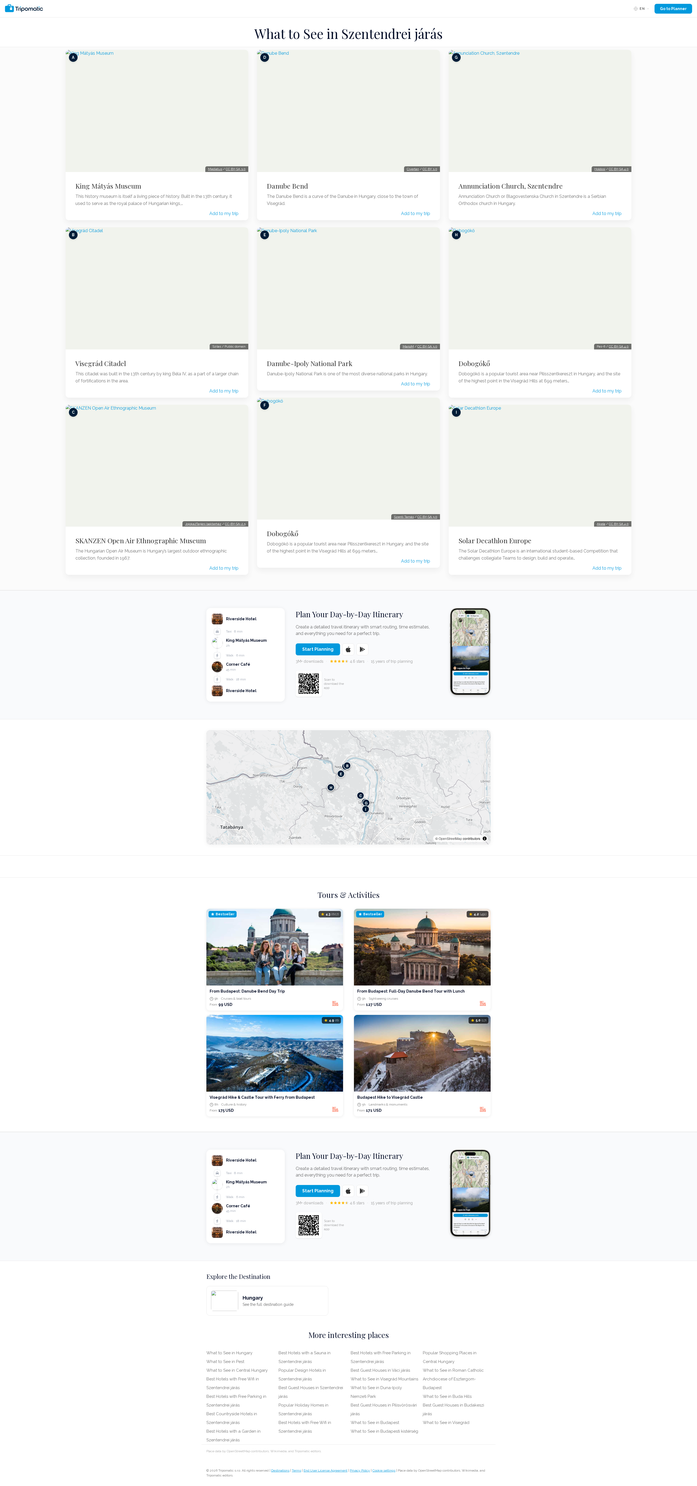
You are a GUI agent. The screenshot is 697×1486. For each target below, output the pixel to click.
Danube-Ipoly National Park (309, 363)
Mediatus (215, 169)
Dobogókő (282, 533)
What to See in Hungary (229, 1352)
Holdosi (599, 169)
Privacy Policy (360, 1470)
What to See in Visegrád (446, 1422)
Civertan (413, 169)
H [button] (331, 787)
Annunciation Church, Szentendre (510, 186)
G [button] (366, 803)
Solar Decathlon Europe (494, 540)
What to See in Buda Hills (447, 1396)
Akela (601, 524)
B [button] (347, 765)
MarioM (408, 346)
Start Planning (318, 649)
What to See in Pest (225, 1361)
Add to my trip (224, 213)
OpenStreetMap (450, 838)
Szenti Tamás (404, 517)
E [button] (341, 773)
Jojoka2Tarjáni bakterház (203, 524)
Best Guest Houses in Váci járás (380, 1370)
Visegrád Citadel (100, 363)
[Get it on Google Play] (362, 649)
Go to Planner (673, 9)
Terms (296, 1470)
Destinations (280, 1470)
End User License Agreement (325, 1470)
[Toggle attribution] (484, 838)
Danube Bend (287, 186)
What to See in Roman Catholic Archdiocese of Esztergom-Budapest (453, 1379)
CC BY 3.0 (430, 169)
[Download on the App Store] (348, 649)
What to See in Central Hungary (237, 1370)
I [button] (365, 809)
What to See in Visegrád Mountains (384, 1379)
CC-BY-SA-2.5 (235, 524)
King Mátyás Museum (108, 186)
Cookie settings (383, 1470)
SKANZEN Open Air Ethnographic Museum (140, 540)
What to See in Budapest (375, 1422)
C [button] (360, 795)
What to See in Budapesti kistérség (384, 1431)
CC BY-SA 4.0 (619, 169)
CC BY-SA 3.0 (236, 169)
